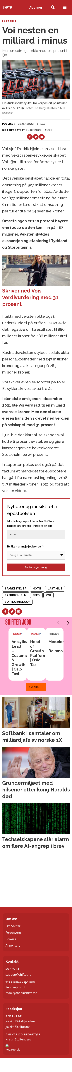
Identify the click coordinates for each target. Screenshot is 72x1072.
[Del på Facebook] (30, 137)
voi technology (17, 601)
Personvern (13, 933)
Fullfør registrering (36, 567)
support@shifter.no (18, 975)
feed (36, 595)
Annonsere (13, 945)
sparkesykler (15, 588)
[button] (58, 623)
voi (48, 595)
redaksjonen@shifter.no (21, 993)
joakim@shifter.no (18, 1027)
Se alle (34, 687)
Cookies (11, 939)
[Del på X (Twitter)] (36, 137)
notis (37, 588)
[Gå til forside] (7, 7)
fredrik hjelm (15, 595)
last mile (55, 588)
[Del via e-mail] (42, 137)
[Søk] (53, 7)
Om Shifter (13, 926)
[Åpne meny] (65, 7)
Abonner (35, 7)
